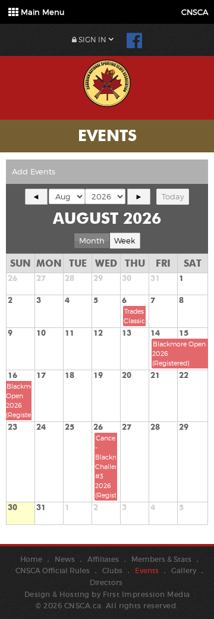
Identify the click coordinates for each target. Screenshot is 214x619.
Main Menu (41, 12)
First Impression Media (146, 594)
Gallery (183, 570)
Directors (106, 582)
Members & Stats (161, 559)
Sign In (91, 39)
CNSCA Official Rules (52, 570)
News (65, 559)
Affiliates (103, 559)
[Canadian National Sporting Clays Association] (107, 81)
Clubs (112, 570)
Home (31, 559)
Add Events (33, 171)
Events (147, 570)
